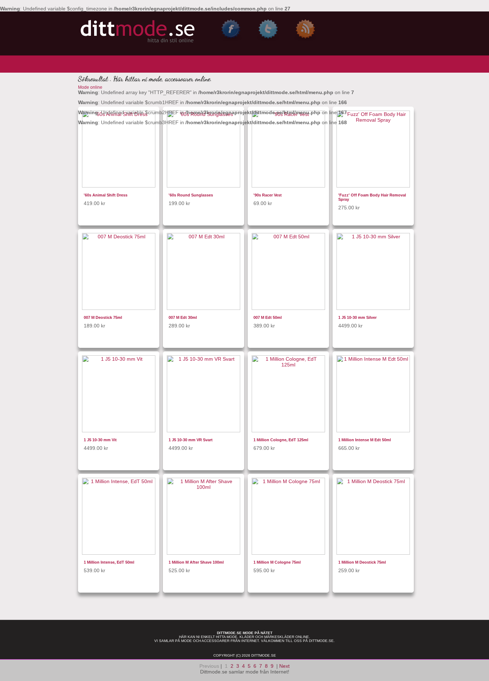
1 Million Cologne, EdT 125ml (280, 440)
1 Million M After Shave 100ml (196, 562)
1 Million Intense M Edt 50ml (364, 440)
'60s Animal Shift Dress (105, 195)
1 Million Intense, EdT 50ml (109, 562)
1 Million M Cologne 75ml (277, 562)
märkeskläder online (286, 637)
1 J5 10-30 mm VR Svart (191, 440)
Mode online (90, 87)
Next (284, 666)
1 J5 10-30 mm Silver (357, 317)
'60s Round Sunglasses (191, 195)
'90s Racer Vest (267, 195)
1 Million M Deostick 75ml (362, 562)
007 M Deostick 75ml (103, 317)
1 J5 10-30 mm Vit (100, 440)
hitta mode (226, 637)
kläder (246, 637)
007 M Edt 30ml (183, 317)
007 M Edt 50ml (267, 317)
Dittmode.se (321, 641)
